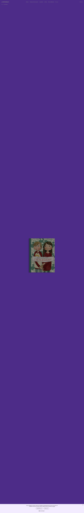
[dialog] (42, 256)
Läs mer (53, 506)
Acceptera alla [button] (39, 508)
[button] (42, 510)
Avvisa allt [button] (46, 508)
